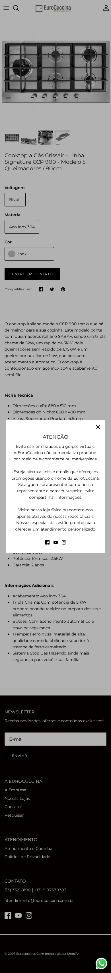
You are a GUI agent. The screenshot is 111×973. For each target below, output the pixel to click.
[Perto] (98, 427)
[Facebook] (47, 542)
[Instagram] (64, 542)
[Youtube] (56, 542)
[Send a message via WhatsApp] (101, 963)
